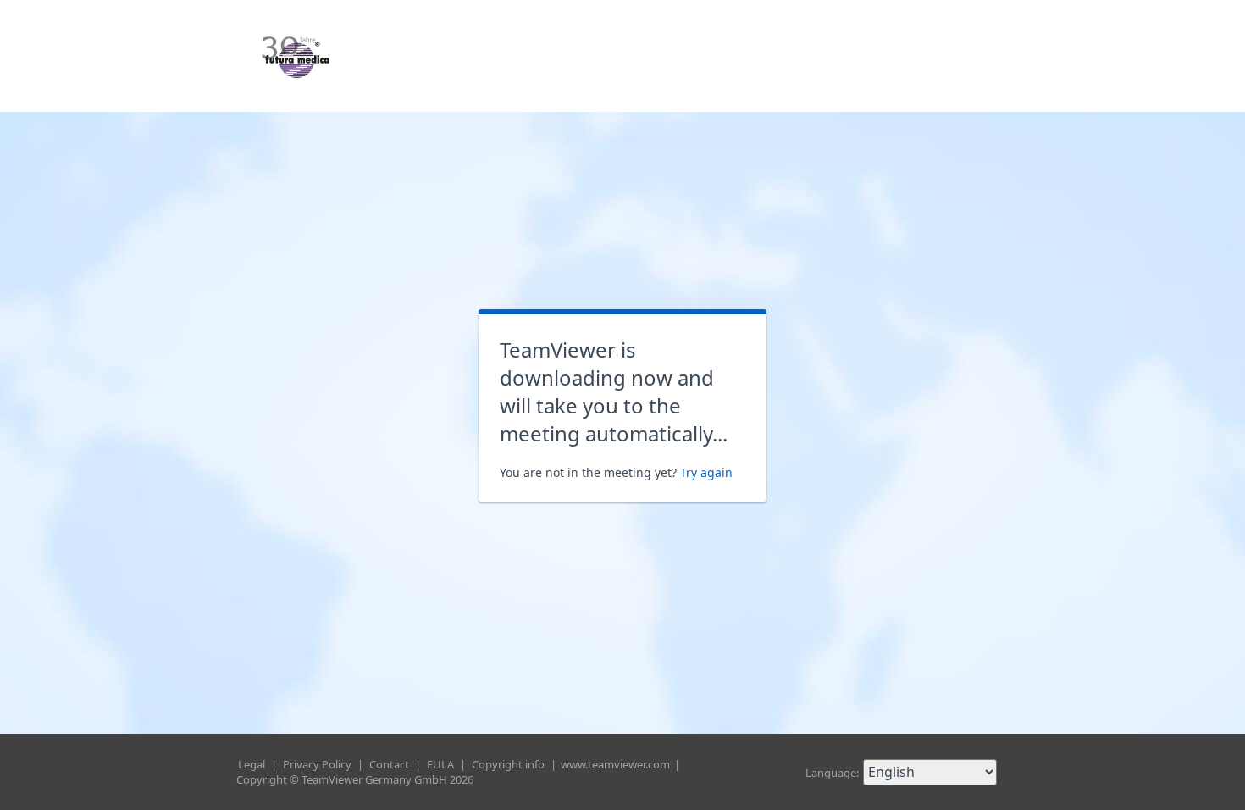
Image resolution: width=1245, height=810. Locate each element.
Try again (706, 472)
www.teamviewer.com (616, 764)
